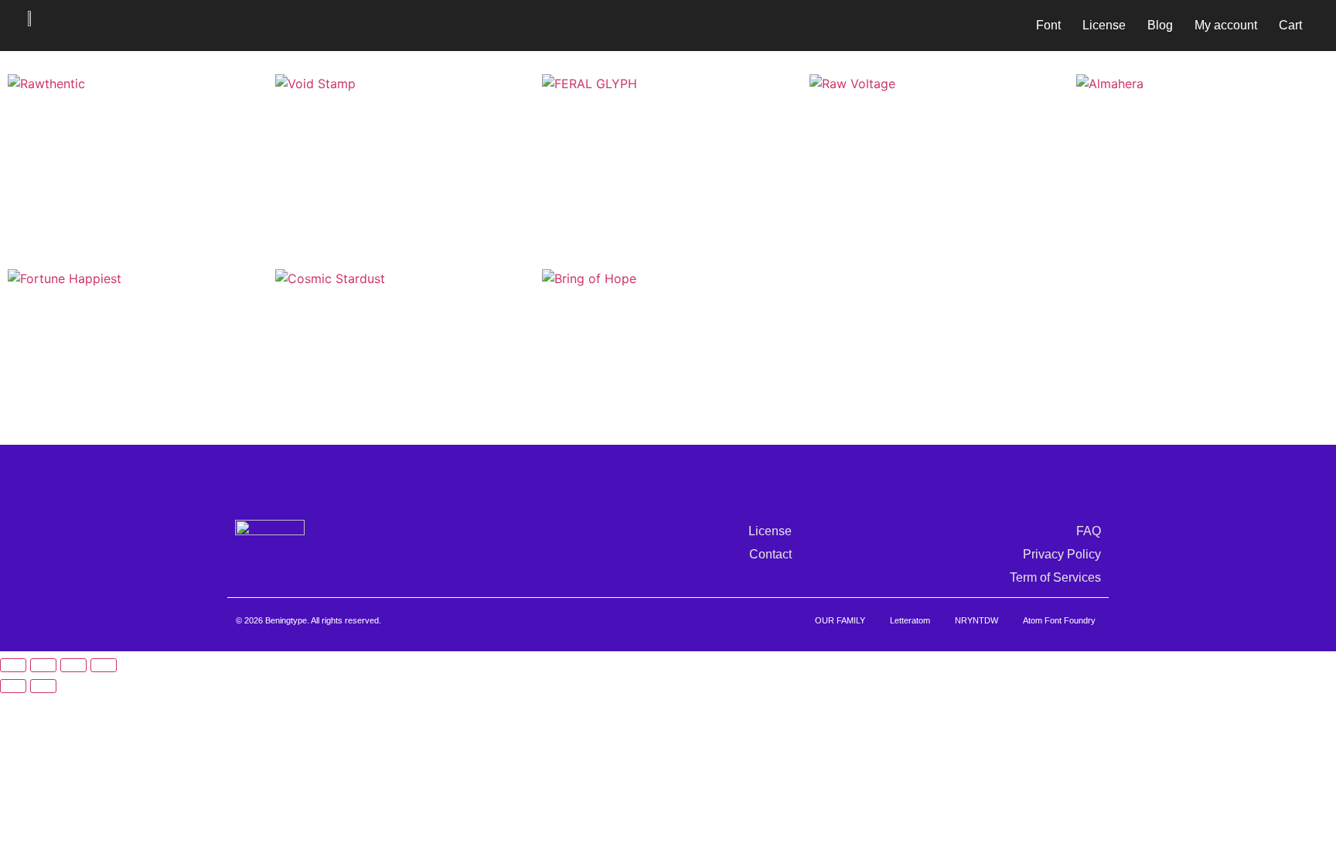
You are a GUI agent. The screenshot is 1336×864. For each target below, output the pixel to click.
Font (1048, 25)
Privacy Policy (1062, 554)
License (1104, 25)
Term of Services (1055, 577)
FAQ (1088, 531)
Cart (1290, 25)
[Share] (73, 665)
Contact (770, 554)
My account (1226, 25)
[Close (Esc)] (103, 665)
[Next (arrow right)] (43, 686)
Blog (1160, 25)
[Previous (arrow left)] (13, 686)
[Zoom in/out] (13, 665)
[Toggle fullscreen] (43, 665)
